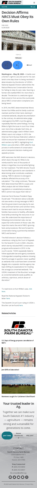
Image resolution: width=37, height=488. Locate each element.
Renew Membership (18, 435)
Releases (18, 58)
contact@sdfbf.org (18, 473)
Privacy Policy (29, 484)
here (8, 298)
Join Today (7, 435)
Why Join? (29, 435)
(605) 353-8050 (18, 467)
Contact (18, 448)
